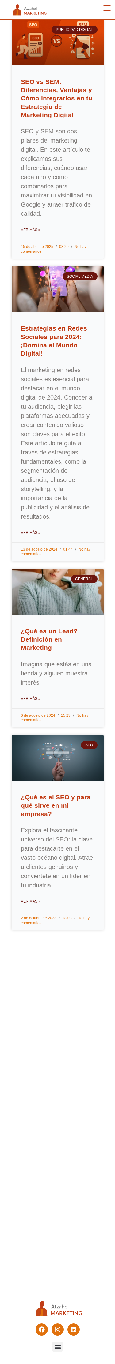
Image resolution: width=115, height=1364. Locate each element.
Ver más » (30, 230)
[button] (57, 1347)
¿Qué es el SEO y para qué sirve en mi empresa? (55, 805)
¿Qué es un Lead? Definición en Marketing (49, 639)
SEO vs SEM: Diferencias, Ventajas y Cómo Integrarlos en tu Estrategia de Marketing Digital (56, 98)
